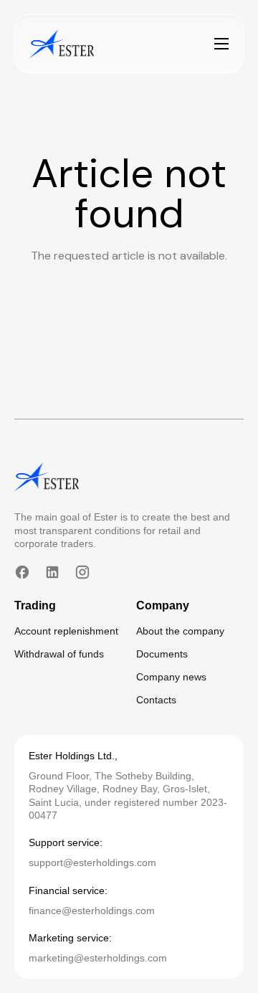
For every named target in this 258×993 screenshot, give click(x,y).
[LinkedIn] (52, 572)
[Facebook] (22, 572)
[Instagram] (82, 572)
